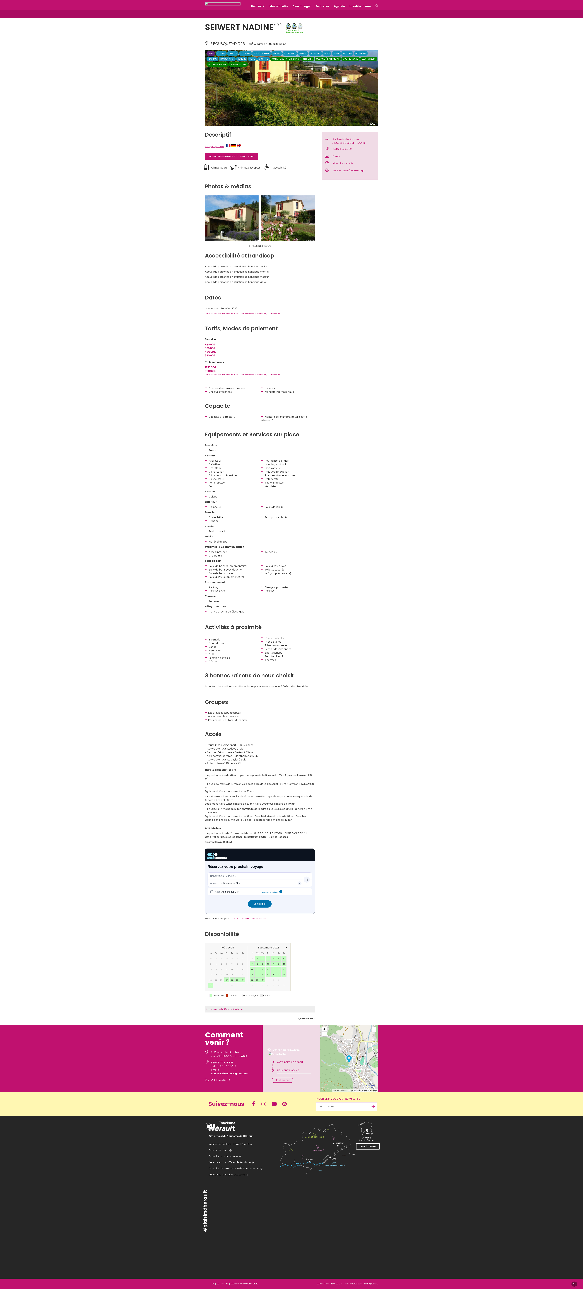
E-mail (336, 156)
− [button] (324, 1034)
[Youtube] (276, 1104)
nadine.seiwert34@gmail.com (229, 1073)
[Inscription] (373, 1106)
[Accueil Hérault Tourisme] (222, 6)
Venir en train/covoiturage (348, 170)
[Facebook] (255, 1104)
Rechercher (282, 1080)
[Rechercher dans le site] (376, 6)
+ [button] (324, 1029)
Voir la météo (219, 1080)
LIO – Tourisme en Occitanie (249, 918)
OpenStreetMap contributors (363, 1090)
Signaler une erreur (306, 1018)
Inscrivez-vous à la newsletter (338, 1098)
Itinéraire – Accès (343, 163)
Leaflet (336, 1090)
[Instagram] (265, 1104)
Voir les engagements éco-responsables (231, 156)
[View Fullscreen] (374, 1029)
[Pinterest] (286, 1104)
